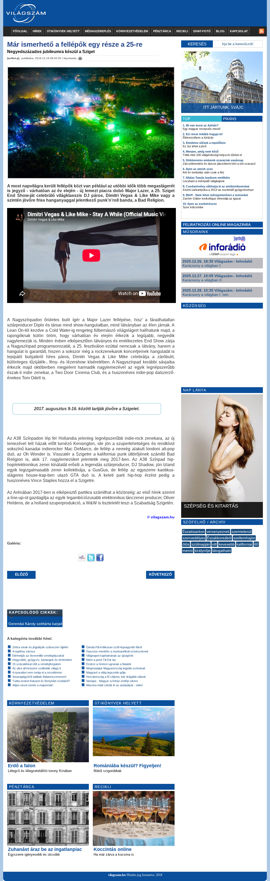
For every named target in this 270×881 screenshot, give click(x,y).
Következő (160, 574)
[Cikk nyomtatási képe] (80, 57)
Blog (220, 31)
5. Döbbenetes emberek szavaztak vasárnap (213, 160)
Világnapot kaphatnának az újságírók (109, 655)
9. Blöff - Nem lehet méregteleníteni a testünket (215, 195)
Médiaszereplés (98, 31)
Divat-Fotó (202, 31)
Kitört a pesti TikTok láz (101, 659)
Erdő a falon (21, 765)
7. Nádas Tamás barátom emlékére (206, 177)
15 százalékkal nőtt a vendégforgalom (36, 664)
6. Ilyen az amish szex (198, 168)
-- (182, 556)
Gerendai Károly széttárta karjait (35, 624)
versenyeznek (218, 531)
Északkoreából (219, 538)
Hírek (37, 31)
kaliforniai (244, 544)
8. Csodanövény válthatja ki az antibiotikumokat (216, 186)
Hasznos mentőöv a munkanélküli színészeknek (117, 651)
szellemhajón (244, 538)
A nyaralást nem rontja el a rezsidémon (37, 672)
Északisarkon (193, 531)
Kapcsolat (239, 31)
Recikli (182, 31)
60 (256, 544)
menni (187, 550)
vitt (214, 544)
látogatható (221, 550)
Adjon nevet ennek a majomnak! (32, 685)
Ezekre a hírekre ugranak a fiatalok (108, 664)
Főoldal (20, 31)
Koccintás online (113, 849)
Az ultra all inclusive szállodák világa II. (37, 668)
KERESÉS (197, 44)
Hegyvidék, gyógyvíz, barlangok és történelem (42, 659)
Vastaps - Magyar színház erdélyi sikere (112, 681)
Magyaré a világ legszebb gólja (106, 672)
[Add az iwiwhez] (82, 560)
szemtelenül (242, 531)
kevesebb (227, 544)
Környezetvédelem (132, 31)
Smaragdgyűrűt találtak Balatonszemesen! (39, 676)
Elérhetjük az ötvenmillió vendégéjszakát (38, 655)
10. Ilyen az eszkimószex (200, 203)
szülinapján (200, 544)
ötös (186, 544)
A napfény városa (23, 651)
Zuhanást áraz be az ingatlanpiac (45, 849)
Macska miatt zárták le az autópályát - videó (114, 685)
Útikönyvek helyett (63, 31)
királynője (202, 550)
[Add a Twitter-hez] (91, 560)
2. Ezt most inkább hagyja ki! (203, 134)
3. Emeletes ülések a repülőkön (204, 142)
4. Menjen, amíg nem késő (201, 151)
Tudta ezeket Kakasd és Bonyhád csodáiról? (41, 681)
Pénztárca (162, 31)
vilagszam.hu (117, 875)
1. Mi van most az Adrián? (201, 125)
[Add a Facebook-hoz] (100, 560)
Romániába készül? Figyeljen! (127, 765)
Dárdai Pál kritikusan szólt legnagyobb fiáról (114, 647)
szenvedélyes (193, 538)
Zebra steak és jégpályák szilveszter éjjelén (40, 647)
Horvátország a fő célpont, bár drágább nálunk (116, 676)
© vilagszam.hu (161, 517)
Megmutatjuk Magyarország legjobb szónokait (115, 668)
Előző (21, 574)
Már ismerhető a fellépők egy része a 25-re (74, 44)
